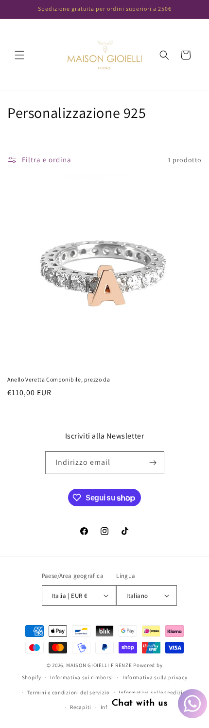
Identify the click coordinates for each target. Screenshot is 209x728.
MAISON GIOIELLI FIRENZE (99, 665)
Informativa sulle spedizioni (155, 692)
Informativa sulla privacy (155, 677)
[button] (19, 55)
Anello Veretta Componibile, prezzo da (58, 379)
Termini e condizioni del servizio (68, 692)
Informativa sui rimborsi (81, 677)
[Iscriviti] (153, 462)
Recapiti (80, 707)
